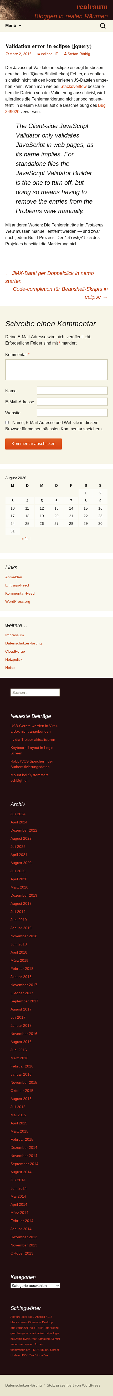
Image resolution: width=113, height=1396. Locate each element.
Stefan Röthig (79, 54)
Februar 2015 (22, 1139)
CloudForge (15, 651)
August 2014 (21, 1172)
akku (31, 1316)
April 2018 (19, 952)
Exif (40, 1327)
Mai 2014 (18, 1196)
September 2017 (24, 1001)
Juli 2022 (18, 846)
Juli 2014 (18, 1180)
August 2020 (21, 863)
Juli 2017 (18, 1017)
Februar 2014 (22, 1221)
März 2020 (19, 887)
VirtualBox (41, 1355)
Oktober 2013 (22, 1253)
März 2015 (19, 1131)
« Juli (26, 539)
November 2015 (24, 1082)
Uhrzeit (54, 1349)
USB (24, 1355)
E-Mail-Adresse (19, 402)
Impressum (14, 635)
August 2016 (21, 1042)
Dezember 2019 (24, 895)
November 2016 (24, 1034)
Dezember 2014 (24, 1147)
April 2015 (19, 1123)
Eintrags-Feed (17, 585)
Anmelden (13, 577)
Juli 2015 (18, 1107)
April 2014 (19, 1204)
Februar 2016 (22, 1066)
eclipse (47, 54)
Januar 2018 (21, 977)
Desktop (47, 1322)
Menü (10, 25)
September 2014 (24, 1164)
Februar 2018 (22, 968)
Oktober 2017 (22, 993)
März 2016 (19, 1058)
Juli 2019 (18, 911)
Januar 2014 (21, 1229)
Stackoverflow (73, 86)
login (56, 1333)
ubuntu (44, 1349)
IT (56, 54)
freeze (54, 1327)
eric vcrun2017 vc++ (24, 1327)
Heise (10, 667)
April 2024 (19, 822)
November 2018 (24, 936)
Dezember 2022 (24, 830)
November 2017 (24, 985)
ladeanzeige (44, 1333)
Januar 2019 (21, 928)
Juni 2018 (19, 944)
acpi (24, 1316)
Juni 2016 (19, 1050)
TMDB (35, 1349)
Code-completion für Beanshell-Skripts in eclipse (60, 293)
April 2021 (19, 855)
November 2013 (24, 1245)
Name (11, 391)
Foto (46, 1327)
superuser (17, 1344)
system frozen (34, 1344)
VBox (31, 1355)
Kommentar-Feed (20, 593)
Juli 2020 (18, 871)
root (34, 1338)
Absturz (15, 1316)
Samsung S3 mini (49, 1338)
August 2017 (21, 1009)
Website (12, 413)
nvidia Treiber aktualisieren (33, 739)
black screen (19, 1322)
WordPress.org (17, 601)
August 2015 (21, 1099)
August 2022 (21, 838)
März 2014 (19, 1212)
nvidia (26, 1338)
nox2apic (16, 1338)
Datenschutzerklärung (23, 643)
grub (13, 1333)
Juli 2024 (18, 814)
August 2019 (21, 903)
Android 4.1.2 (43, 1316)
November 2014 (24, 1156)
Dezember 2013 (24, 1237)
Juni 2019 (19, 920)
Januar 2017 (21, 1025)
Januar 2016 (21, 1074)
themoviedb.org (20, 1349)
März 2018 (19, 960)
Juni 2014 (19, 1188)
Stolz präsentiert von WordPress (73, 1385)
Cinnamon (34, 1322)
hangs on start (26, 1333)
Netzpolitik (13, 659)
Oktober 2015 (22, 1090)
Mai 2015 (18, 1115)
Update (15, 1355)
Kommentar (17, 354)
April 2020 (19, 879)
